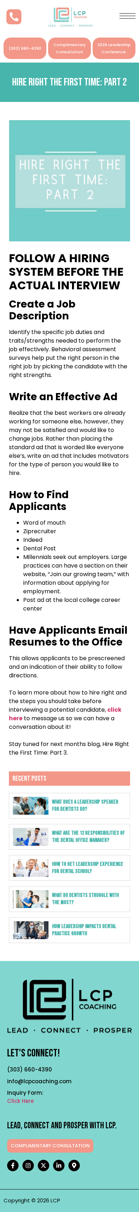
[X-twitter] (43, 1165)
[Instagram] (28, 1165)
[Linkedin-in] (59, 1165)
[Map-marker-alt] (74, 1165)
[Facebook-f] (13, 1165)
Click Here (20, 1101)
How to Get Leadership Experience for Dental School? (87, 868)
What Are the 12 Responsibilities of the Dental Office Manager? (88, 837)
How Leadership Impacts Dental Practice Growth (84, 930)
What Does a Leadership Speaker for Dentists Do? (85, 806)
